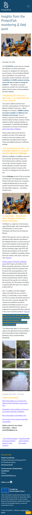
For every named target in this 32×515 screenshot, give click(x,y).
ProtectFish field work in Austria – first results (24, 440)
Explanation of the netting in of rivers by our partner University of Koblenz (15, 410)
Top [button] (27, 513)
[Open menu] (28, 6)
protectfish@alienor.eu (8, 475)
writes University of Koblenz (11, 129)
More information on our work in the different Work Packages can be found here (14, 403)
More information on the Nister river (14, 415)
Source (8, 258)
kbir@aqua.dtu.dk (7, 465)
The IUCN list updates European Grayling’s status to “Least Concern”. (10, 442)
